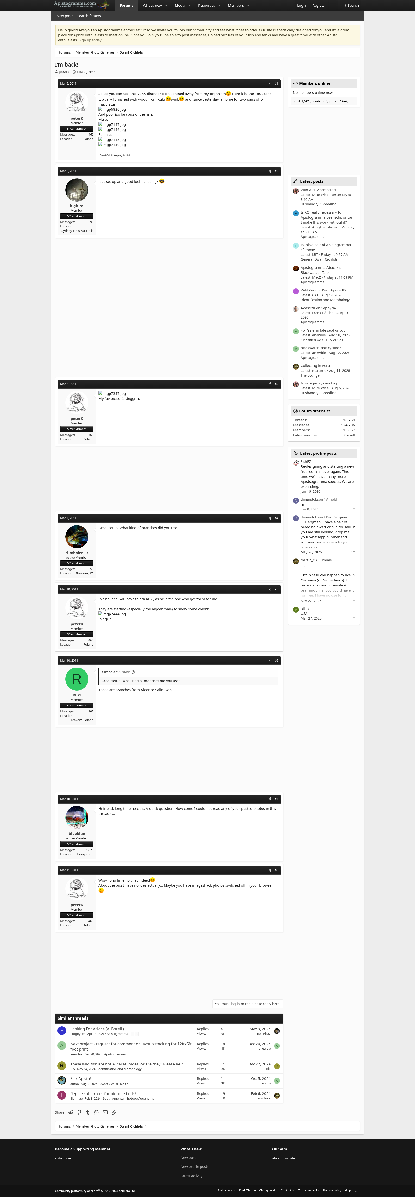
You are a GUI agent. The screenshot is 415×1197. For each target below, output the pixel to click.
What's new (152, 5)
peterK (64, 72)
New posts (65, 15)
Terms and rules (309, 1190)
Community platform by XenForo (95, 1191)
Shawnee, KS (84, 573)
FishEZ (306, 461)
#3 (276, 384)
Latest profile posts (318, 453)
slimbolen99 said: (116, 672)
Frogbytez (77, 1034)
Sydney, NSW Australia (77, 230)
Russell (349, 435)
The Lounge (310, 375)
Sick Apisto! (80, 1078)
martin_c (264, 1098)
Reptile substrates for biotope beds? (103, 1093)
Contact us (288, 1190)
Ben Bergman (337, 517)
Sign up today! (91, 40)
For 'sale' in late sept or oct (323, 330)
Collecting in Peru (315, 365)
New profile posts (195, 1166)
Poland (88, 139)
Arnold (331, 499)
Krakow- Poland (82, 720)
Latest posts (311, 181)
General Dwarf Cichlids (319, 259)
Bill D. (305, 608)
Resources (206, 5)
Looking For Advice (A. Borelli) (97, 1029)
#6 (276, 660)
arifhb (74, 1084)
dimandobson (312, 499)
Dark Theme (247, 1190)
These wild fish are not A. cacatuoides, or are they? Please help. (127, 1064)
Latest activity (191, 1175)
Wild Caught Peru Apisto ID (323, 290)
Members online (314, 83)
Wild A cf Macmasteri (318, 189)
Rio (72, 1069)
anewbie (76, 1054)
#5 (276, 589)
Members (236, 5)
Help (348, 1190)
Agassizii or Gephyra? (318, 307)
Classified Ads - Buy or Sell (322, 340)
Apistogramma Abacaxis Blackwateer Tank (321, 270)
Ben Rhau (264, 1033)
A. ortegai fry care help (319, 383)
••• (353, 491)
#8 (276, 870)
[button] (166, 5)
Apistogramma (117, 1034)
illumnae (76, 1098)
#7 (276, 799)
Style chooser (227, 1190)
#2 (276, 171)
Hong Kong (85, 854)
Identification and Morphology (120, 1069)
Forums (126, 5)
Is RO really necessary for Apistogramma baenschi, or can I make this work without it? (327, 217)
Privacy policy (332, 1190)
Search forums (89, 15)
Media (180, 5)
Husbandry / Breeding (318, 204)
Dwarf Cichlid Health (113, 1084)
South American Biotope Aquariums (128, 1098)
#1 (276, 83)
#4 (276, 518)
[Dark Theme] (333, 5)
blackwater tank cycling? (321, 347)
